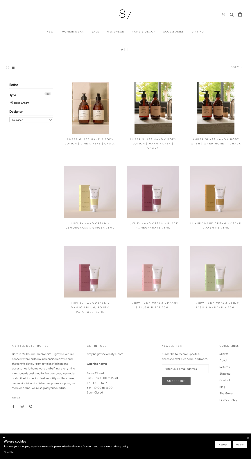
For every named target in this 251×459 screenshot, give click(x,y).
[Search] (232, 14)
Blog (222, 387)
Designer (16, 111)
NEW (50, 31)
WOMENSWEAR (73, 31)
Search (224, 353)
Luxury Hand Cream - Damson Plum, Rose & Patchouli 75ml (90, 307)
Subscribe (176, 381)
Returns (224, 367)
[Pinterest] (30, 406)
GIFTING (198, 31)
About (223, 360)
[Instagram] (22, 406)
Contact (224, 380)
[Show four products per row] (13, 67)
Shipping (224, 373)
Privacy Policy (228, 400)
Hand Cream (21, 102)
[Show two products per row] (7, 67)
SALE (95, 31)
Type (12, 95)
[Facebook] (13, 406)
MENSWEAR (115, 31)
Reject (240, 444)
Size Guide (226, 393)
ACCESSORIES (173, 31)
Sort (235, 67)
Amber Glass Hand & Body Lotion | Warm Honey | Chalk (153, 143)
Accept (223, 444)
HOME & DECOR (143, 31)
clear (47, 93)
